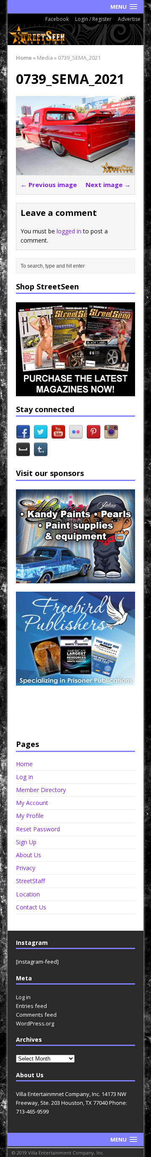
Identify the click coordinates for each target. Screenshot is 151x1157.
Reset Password (38, 829)
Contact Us (31, 907)
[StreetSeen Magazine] (75, 34)
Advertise (129, 19)
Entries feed (31, 1006)
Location (28, 894)
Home (24, 764)
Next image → (108, 184)
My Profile (30, 816)
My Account (32, 803)
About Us (28, 855)
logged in (69, 231)
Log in (23, 997)
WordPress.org (35, 1023)
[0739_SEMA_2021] (75, 170)
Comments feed (36, 1014)
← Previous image (49, 184)
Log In (24, 777)
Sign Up (26, 842)
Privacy (25, 868)
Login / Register (93, 19)
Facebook (57, 19)
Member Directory (41, 790)
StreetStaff (30, 881)
